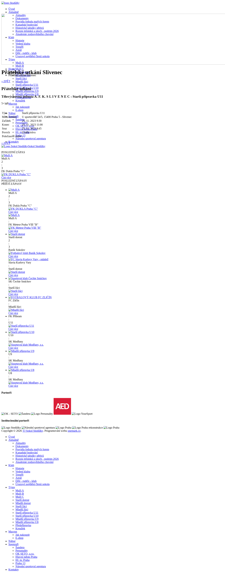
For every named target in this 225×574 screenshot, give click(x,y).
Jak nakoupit (22, 106)
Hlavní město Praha (26, 556)
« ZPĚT (5, 81)
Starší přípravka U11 (26, 84)
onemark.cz (74, 430)
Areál (18, 477)
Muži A (19, 490)
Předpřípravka (23, 525)
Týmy (11, 487)
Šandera (19, 119)
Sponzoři (13, 544)
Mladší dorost (23, 503)
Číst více (6, 177)
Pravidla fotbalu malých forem (32, 449)
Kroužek (20, 100)
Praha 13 (20, 563)
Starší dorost (22, 499)
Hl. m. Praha (22, 560)
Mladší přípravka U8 (26, 94)
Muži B (19, 65)
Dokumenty (22, 446)
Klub (11, 465)
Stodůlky (36, 146)
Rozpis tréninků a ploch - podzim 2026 (37, 458)
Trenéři (19, 474)
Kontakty (13, 141)
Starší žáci (21, 78)
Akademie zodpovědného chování (34, 462)
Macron (12, 103)
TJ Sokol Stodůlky (32, 430)
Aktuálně (13, 12)
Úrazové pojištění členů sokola (32, 484)
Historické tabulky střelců (29, 455)
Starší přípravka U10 (26, 515)
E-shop (19, 110)
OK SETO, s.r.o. (24, 553)
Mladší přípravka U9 (26, 518)
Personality (21, 122)
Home (11, 68)
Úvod (11, 8)
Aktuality (20, 443)
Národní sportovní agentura (30, 138)
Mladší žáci (21, 81)
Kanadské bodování (26, 452)
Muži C (19, 496)
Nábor (11, 113)
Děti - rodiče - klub (26, 481)
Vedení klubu (22, 471)
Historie (19, 468)
